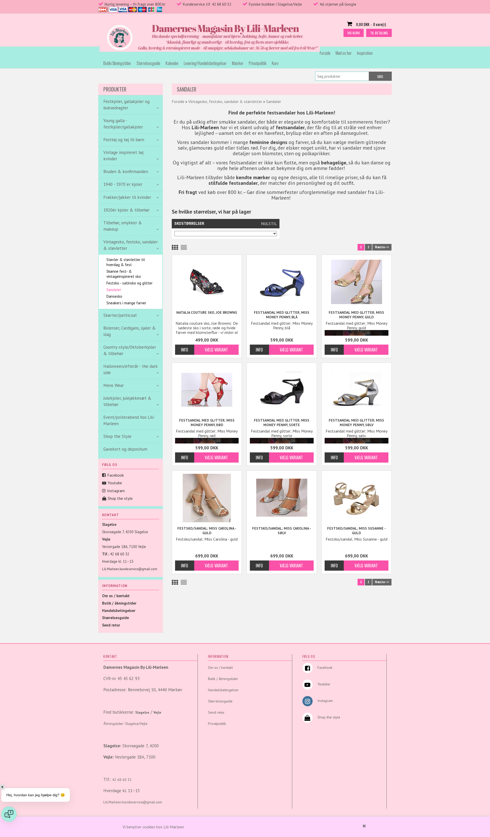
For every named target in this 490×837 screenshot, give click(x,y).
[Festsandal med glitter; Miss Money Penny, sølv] (356, 389)
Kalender (172, 63)
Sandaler (113, 289)
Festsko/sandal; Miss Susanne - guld (356, 530)
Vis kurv (353, 32)
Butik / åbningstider (119, 603)
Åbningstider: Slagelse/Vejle (125, 723)
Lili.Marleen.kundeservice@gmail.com (129, 569)
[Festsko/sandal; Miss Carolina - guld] (207, 498)
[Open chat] (9, 814)
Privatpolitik (257, 63)
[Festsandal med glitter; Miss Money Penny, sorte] (282, 389)
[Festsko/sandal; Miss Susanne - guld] (356, 498)
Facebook (115, 475)
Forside (325, 53)
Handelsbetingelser (118, 610)
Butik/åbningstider (117, 63)
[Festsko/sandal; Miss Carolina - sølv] (282, 497)
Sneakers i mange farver (126, 302)
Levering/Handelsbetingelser (205, 63)
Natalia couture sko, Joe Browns (206, 312)
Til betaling (379, 32)
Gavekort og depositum (125, 449)
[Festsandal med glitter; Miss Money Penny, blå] (282, 281)
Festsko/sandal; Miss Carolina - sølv (281, 530)
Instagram (116, 490)
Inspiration (365, 53)
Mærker (237, 63)
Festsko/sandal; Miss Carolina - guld (206, 530)
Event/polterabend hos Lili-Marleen (129, 420)
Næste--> (382, 247)
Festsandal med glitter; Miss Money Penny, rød (207, 422)
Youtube (115, 482)
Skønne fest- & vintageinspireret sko (123, 274)
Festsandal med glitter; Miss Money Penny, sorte (281, 422)
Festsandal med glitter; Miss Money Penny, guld (356, 314)
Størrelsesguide (148, 63)
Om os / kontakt (116, 595)
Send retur (111, 625)
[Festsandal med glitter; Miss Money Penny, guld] (356, 281)
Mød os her (344, 53)
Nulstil (269, 223)
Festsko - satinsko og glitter (129, 283)
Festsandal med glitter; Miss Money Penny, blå (281, 314)
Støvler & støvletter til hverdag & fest (125, 262)
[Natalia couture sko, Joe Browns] (207, 282)
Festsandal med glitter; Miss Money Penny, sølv (356, 422)
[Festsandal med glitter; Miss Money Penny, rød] (207, 389)
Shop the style (120, 498)
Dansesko (114, 296)
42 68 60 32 (119, 554)
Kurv (275, 63)
